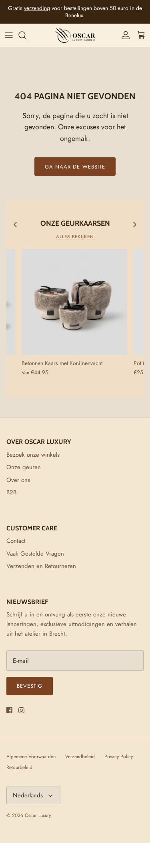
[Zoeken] (26, 35)
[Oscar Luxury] (75, 35)
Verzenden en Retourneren (41, 566)
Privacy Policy (118, 756)
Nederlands (28, 795)
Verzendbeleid (80, 756)
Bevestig (29, 686)
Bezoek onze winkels (33, 454)
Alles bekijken (75, 236)
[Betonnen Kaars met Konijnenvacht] (74, 302)
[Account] (123, 35)
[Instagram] (21, 710)
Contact (16, 540)
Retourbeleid (19, 767)
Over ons (18, 480)
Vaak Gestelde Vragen (35, 553)
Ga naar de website (75, 167)
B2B (11, 492)
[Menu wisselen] (9, 35)
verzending (37, 8)
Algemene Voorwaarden (31, 756)
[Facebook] (9, 710)
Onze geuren (23, 467)
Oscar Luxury (37, 815)
